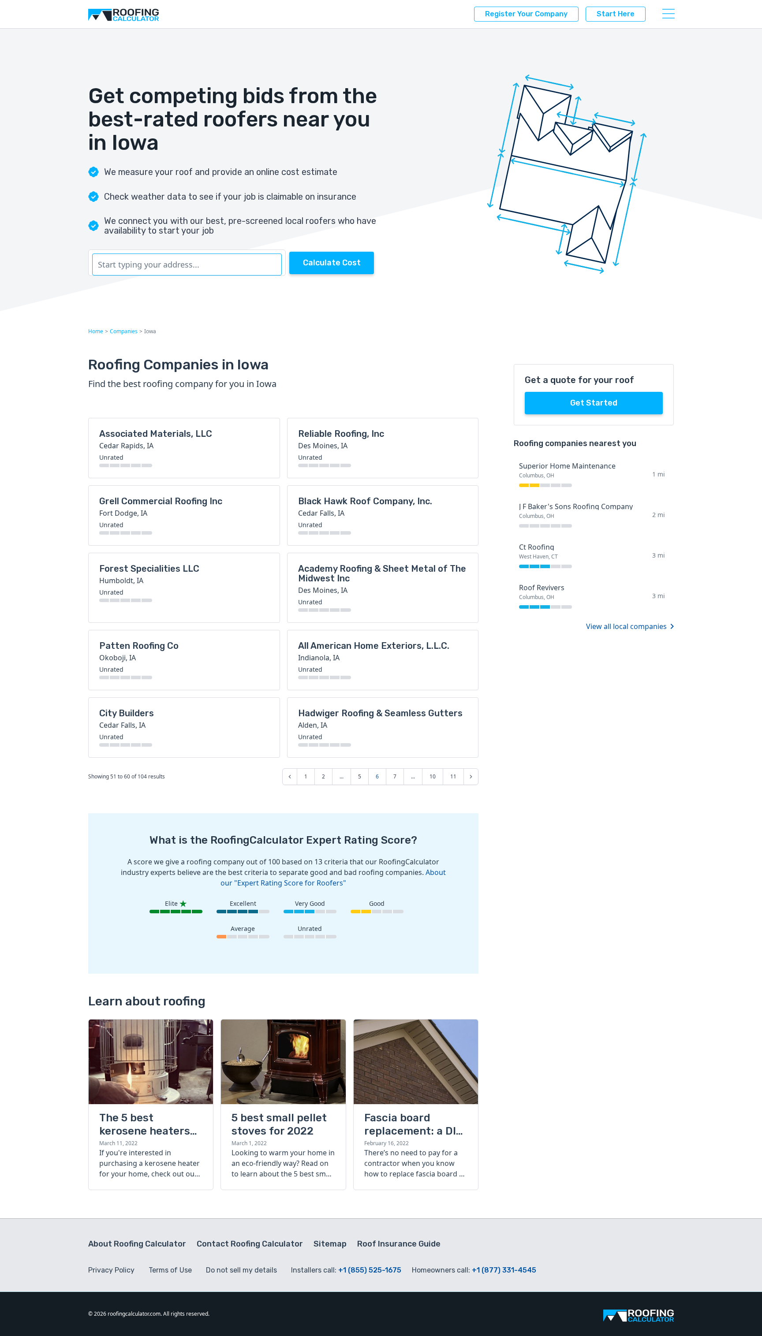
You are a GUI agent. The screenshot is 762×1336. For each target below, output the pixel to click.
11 (453, 776)
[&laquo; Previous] (289, 776)
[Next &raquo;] (470, 776)
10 (433, 776)
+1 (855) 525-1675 (369, 1270)
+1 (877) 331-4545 (504, 1270)
